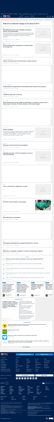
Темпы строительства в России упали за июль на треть (20, 61)
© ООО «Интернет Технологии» (5, 418)
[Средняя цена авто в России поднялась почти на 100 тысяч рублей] (43, 156)
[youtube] (33, 378)
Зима (27, 359)
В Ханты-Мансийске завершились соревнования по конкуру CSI (18, 46)
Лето (27, 364)
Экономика (46, 365)
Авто (17, 359)
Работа (36, 365)
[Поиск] (47, 16)
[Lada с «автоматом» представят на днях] (43, 189)
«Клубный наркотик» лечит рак (12, 94)
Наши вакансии (4, 365)
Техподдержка (3, 367)
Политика (37, 362)
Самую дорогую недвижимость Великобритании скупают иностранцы (24, 86)
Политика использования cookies (33, 412)
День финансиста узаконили (11, 217)
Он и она (37, 359)
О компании (3, 362)
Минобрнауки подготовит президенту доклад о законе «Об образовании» (17, 30)
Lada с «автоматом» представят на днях (15, 186)
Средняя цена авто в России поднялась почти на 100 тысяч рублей (18, 153)
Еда (16, 367)
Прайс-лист (3, 360)
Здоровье (17, 370)
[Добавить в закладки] (50, 39)
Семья (36, 370)
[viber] (25, 378)
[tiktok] (36, 378)
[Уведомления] (50, 16)
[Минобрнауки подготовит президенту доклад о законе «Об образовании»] (43, 33)
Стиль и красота (47, 360)
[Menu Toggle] (1, 16)
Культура (28, 362)
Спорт (45, 359)
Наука (27, 367)
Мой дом (28, 365)
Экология (46, 364)
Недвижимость (29, 369)
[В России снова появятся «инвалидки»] (43, 205)
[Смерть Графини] (43, 132)
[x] (31, 378)
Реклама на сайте (4, 359)
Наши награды (3, 364)
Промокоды (27, 322)
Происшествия (38, 364)
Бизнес (17, 360)
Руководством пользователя (32, 406)
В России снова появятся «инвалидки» (14, 202)
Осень (36, 360)
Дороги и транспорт (19, 365)
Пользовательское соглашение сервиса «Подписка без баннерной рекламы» (39, 415)
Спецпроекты (46, 367)
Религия (36, 369)
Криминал (28, 360)
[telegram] (17, 378)
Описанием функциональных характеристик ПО (35, 407)
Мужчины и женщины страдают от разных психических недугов (23, 251)
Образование (28, 370)
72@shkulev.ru (12, 411)
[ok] (22, 378)
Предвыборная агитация (5, 369)
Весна (17, 362)
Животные (18, 369)
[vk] (20, 378)
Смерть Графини (8, 129)
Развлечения (37, 367)
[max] (28, 378)
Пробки (27, 16)
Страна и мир (46, 362)
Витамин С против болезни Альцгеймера (15, 145)
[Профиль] (52, 16)
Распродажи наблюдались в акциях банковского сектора (20, 243)
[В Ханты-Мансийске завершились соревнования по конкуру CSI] (43, 48)
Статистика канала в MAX (5, 370)
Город (17, 364)
